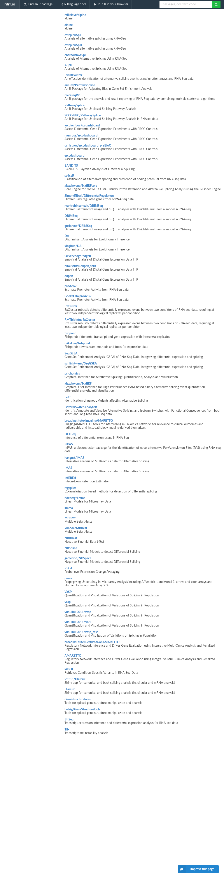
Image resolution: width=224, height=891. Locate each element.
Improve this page (202, 869)
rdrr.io (9, 4)
